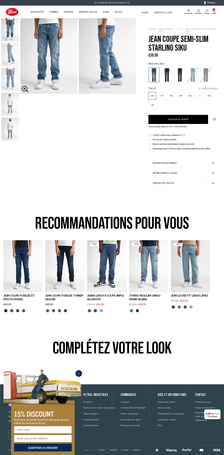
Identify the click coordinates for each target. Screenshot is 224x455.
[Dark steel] (47, 310)
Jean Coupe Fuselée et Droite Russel (19, 298)
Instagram (136, 450)
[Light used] (17, 310)
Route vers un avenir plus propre (99, 408)
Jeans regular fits (166, 30)
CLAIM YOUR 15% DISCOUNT (43, 447)
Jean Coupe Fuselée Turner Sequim (64, 298)
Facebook (113, 450)
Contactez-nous (203, 402)
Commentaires (90, 426)
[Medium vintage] (89, 310)
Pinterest (124, 450)
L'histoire (87, 402)
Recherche (198, 13)
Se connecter (188, 13)
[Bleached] (101, 310)
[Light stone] (131, 310)
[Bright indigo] (59, 310)
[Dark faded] (6, 310)
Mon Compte (164, 408)
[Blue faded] (65, 310)
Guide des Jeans (166, 402)
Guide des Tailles (167, 420)
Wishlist (206, 13)
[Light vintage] (95, 310)
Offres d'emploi (90, 414)
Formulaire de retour (131, 420)
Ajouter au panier (178, 119)
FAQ (160, 426)
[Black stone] (137, 310)
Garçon (152, 29)
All (181, 29)
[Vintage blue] (11, 310)
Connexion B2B (90, 420)
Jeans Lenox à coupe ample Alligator (105, 298)
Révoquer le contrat (130, 426)
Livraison (125, 402)
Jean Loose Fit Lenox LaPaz (189, 296)
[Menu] (218, 411)
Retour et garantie (129, 414)
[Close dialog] (78, 373)
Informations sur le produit (170, 414)
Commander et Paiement (133, 408)
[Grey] (23, 310)
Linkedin (101, 450)
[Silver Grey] (179, 307)
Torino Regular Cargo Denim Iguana (144, 298)
